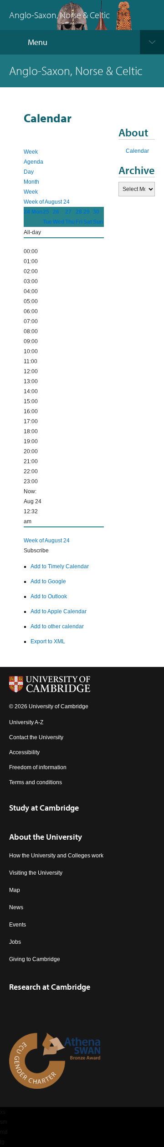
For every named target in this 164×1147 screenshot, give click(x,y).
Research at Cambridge (49, 987)
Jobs (15, 942)
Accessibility (24, 752)
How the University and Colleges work (56, 855)
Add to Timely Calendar (60, 566)
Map (14, 890)
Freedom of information (38, 767)
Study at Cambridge (44, 807)
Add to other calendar (57, 626)
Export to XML (48, 641)
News (16, 907)
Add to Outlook (49, 596)
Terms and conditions (35, 782)
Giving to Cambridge (34, 959)
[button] (36, 550)
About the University (45, 836)
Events (17, 925)
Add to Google (48, 581)
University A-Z (26, 722)
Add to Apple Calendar (59, 611)
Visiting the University (35, 873)
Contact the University (36, 737)
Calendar (137, 151)
